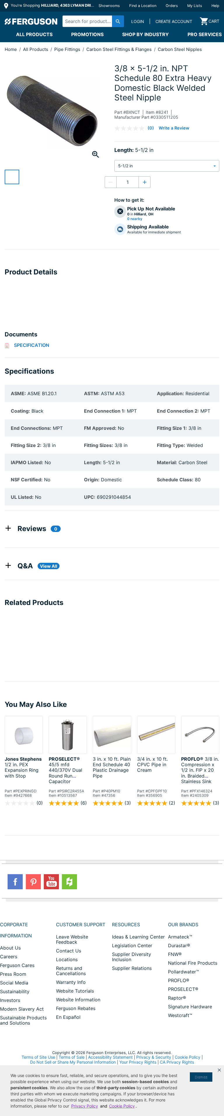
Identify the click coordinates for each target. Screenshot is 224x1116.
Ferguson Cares (17, 965)
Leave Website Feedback (72, 939)
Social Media (14, 983)
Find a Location (142, 5)
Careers (8, 956)
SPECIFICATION (31, 345)
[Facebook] (15, 881)
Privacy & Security (153, 1057)
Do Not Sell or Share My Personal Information (73, 1062)
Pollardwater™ (183, 972)
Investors (10, 1000)
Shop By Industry (145, 34)
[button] (219, 1070)
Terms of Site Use (38, 1057)
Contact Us (68, 951)
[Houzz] (69, 881)
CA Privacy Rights (177, 1062)
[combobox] (91, 21)
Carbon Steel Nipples (180, 49)
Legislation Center (132, 945)
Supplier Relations (132, 968)
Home (11, 49)
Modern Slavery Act (22, 1009)
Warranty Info (71, 982)
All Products (34, 34)
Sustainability (14, 991)
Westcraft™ (180, 1015)
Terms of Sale (72, 1057)
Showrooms (109, 5)
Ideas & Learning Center (138, 937)
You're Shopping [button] (53, 5)
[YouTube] (51, 881)
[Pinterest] (33, 881)
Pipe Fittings (67, 49)
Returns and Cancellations (71, 970)
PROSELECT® (183, 989)
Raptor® (177, 998)
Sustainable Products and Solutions (23, 1020)
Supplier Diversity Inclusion (131, 956)
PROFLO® (178, 980)
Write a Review (174, 127)
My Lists (194, 5)
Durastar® (179, 945)
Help (215, 5)
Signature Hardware (190, 1006)
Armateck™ (180, 937)
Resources (126, 924)
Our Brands (183, 924)
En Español (68, 1017)
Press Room (13, 974)
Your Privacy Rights (137, 1062)
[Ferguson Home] (31, 21)
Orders (172, 5)
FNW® (175, 954)
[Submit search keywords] (118, 21)
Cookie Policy (187, 1057)
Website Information (78, 1000)
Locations (67, 959)
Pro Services (205, 34)
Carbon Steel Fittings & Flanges (119, 49)
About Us (10, 948)
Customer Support (80, 924)
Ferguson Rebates (75, 1008)
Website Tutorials (75, 991)
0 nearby (134, 219)
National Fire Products (192, 963)
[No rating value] (131, 128)
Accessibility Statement (110, 1057)
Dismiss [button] (201, 1077)
